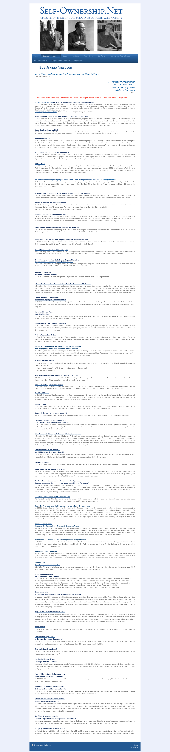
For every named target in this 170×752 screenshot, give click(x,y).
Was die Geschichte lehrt (44, 102)
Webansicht (134, 747)
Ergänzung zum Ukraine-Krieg (46, 112)
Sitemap (48, 745)
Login (136, 745)
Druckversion (39, 745)
